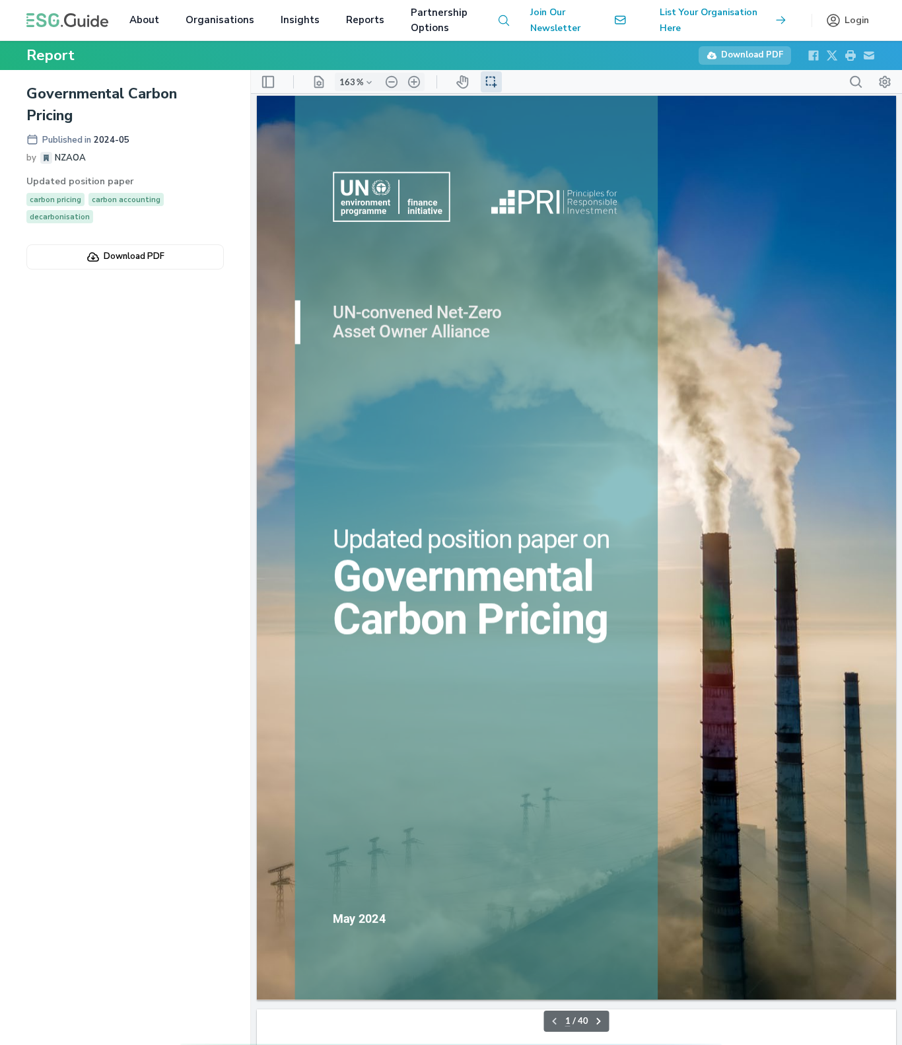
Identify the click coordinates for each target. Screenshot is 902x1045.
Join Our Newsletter (555, 20)
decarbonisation (60, 217)
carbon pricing (55, 200)
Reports (365, 19)
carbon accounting (126, 200)
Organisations (220, 19)
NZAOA (70, 158)
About (144, 19)
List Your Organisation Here (708, 20)
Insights (300, 19)
